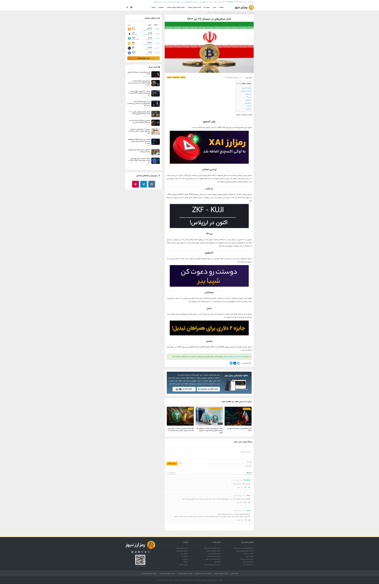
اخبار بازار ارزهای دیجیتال (215, 409)
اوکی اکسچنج (246, 88)
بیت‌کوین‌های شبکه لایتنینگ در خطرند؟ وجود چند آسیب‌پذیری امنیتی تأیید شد (139, 83)
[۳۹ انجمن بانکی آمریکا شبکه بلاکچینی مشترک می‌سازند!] (155, 152)
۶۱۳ (216, 2)
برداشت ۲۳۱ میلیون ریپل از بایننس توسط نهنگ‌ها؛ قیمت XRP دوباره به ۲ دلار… (139, 93)
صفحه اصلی (234, 573)
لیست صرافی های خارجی (148, 573)
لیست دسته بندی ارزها (247, 559)
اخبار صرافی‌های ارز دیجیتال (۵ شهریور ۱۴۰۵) (139, 73)
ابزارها (153, 7)
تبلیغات (185, 562)
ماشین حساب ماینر (248, 562)
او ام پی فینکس (246, 91)
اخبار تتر (190, 409)
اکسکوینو (248, 100)
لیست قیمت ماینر (248, 565)
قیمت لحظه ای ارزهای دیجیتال (234, 356)
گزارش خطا (184, 554)
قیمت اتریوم (249, 556)
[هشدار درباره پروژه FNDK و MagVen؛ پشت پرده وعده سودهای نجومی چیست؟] (155, 142)
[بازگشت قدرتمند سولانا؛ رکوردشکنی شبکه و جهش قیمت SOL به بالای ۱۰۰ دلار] (155, 161)
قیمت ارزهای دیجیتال (194, 7)
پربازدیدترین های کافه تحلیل (212, 565)
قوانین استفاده (183, 565)
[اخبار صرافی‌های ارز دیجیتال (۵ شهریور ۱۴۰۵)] (238, 416)
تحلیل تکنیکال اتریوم (214, 554)
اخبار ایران (183, 77)
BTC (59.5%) (229, 2)
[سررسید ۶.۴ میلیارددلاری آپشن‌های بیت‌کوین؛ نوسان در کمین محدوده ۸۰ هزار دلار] (155, 131)
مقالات (221, 7)
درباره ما (185, 559)
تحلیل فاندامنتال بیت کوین (213, 559)
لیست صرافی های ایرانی (167, 573)
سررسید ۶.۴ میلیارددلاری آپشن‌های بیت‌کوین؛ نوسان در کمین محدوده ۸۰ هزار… (139, 131)
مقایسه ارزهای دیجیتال (185, 573)
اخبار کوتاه (169, 77)
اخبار (214, 7)
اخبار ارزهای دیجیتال (181, 548)
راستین (248, 109)
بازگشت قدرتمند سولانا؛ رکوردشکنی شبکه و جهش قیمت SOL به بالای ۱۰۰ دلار (139, 160)
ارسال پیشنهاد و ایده (181, 551)
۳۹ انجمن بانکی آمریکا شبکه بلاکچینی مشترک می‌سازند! (139, 151)
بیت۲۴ (249, 97)
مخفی (238, 83)
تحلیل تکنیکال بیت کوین (213, 551)
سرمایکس (248, 103)
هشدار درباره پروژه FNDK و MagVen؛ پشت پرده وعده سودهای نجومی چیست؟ (139, 141)
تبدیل (249, 106)
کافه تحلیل (217, 562)
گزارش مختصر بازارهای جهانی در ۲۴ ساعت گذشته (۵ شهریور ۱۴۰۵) (139, 113)
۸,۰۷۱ (249, 2)
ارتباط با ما (184, 556)
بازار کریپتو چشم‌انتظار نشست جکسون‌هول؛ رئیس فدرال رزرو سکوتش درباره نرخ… (138, 103)
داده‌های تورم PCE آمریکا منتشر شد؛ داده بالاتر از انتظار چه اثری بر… (139, 121)
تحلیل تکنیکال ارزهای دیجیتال (176, 7)
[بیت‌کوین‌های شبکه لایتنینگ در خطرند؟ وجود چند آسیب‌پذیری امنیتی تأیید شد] (155, 83)
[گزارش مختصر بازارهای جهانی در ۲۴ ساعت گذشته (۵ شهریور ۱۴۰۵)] (155, 114)
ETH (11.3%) (237, 2)
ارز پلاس (248, 94)
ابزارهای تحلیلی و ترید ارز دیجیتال (243, 548)
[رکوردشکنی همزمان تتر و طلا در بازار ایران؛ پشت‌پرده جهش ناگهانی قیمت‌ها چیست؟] (180, 416)
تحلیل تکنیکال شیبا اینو (213, 556)
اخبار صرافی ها (176, 77)
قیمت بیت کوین (248, 554)
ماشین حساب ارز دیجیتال (203, 573)
